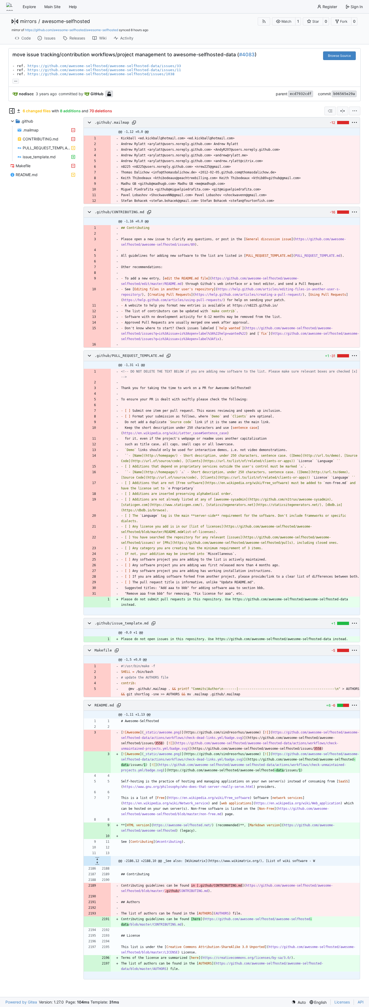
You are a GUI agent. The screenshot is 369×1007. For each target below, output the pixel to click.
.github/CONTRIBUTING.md (119, 212)
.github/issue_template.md (122, 623)
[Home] (10, 7)
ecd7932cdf (300, 94)
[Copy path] (134, 122)
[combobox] (330, 111)
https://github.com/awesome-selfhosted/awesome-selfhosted (71, 30)
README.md (104, 705)
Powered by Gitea (21, 1002)
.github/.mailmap (112, 122)
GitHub (96, 93)
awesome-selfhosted (66, 21)
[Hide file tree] (12, 111)
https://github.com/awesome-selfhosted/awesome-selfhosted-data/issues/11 (104, 70)
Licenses (342, 1002)
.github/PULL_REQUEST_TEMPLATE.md (129, 356)
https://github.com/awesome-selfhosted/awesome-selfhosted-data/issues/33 (104, 66)
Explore (29, 6)
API (361, 1002)
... (15, 80)
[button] (284, 21)
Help (73, 6)
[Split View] (342, 111)
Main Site (52, 6)
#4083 (247, 54)
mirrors (28, 21)
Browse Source (339, 56)
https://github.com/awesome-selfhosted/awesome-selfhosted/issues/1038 (101, 74)
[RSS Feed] (264, 21)
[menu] (354, 111)
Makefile (103, 650)
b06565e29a (344, 94)
